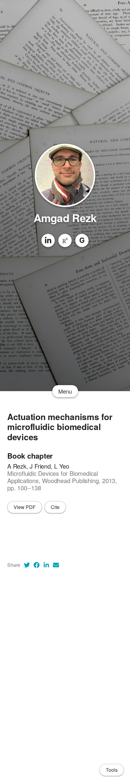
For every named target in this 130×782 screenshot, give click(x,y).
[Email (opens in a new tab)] (56, 565)
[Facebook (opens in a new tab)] (37, 565)
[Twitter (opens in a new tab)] (27, 565)
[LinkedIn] (48, 240)
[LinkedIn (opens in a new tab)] (46, 565)
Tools (112, 769)
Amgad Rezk (65, 217)
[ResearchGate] (65, 240)
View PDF (25, 507)
